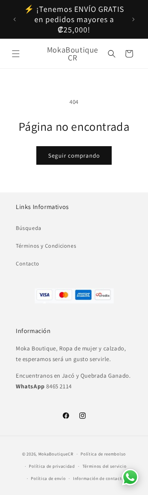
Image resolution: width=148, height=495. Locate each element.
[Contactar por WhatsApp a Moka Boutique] (130, 477)
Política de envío (48, 478)
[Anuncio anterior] (14, 19)
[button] (15, 53)
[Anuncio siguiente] (133, 19)
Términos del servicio (104, 466)
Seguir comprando (74, 155)
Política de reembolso (103, 454)
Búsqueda (28, 228)
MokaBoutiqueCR (55, 454)
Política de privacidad (52, 466)
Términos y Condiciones (46, 245)
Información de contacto (98, 478)
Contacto (27, 263)
